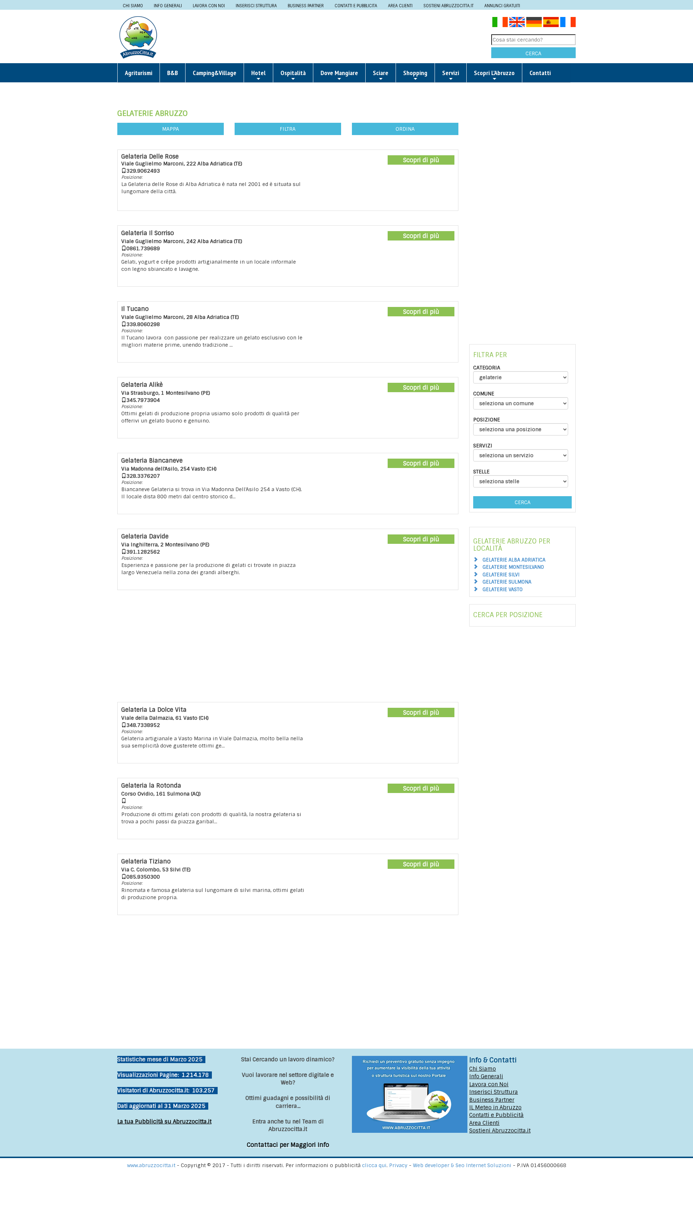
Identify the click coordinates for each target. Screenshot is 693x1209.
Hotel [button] (258, 73)
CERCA (533, 53)
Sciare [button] (380, 73)
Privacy (399, 1165)
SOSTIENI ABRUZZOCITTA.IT (448, 5)
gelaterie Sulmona (507, 582)
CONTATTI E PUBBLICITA (356, 5)
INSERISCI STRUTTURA (256, 5)
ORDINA (405, 129)
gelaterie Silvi (501, 575)
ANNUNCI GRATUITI (502, 5)
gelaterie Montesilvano (513, 567)
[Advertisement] (327, 37)
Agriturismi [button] (138, 73)
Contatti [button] (540, 73)
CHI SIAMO (133, 5)
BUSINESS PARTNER (306, 5)
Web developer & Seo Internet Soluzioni (463, 1165)
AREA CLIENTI (400, 5)
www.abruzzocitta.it (151, 1165)
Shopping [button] (415, 73)
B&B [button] (172, 73)
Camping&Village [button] (214, 73)
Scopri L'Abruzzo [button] (494, 73)
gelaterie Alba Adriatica (514, 560)
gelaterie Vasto (503, 589)
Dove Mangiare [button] (339, 73)
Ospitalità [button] (293, 73)
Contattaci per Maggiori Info (288, 1145)
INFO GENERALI (168, 5)
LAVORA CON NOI (209, 5)
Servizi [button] (450, 73)
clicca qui (374, 1165)
